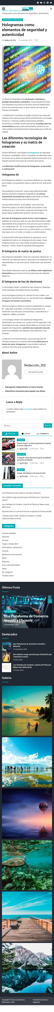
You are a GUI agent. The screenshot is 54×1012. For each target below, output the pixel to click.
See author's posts (35, 372)
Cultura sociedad (9, 533)
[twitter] (51, 3)
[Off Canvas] (3, 9)
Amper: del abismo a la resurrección (31, 473)
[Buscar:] (22, 426)
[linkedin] (48, 3)
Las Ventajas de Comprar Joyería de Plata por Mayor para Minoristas (32, 666)
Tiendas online (8, 576)
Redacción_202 (10, 40)
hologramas (34, 153)
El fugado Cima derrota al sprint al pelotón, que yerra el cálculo (34, 459)
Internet (21, 440)
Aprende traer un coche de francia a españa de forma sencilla (26, 511)
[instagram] (44, 3)
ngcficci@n (23, 449)
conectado (28, 409)
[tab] (10, 434)
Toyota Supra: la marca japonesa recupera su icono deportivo (34, 444)
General (21, 470)
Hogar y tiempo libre (10, 544)
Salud (4, 569)
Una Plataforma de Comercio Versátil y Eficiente (21, 493)
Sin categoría (7, 572)
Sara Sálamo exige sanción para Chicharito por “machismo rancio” (32, 655)
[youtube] (41, 3)
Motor (4, 558)
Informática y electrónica (12, 20)
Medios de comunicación (12, 554)
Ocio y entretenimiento (11, 565)
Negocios (6, 561)
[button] (50, 601)
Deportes (21, 454)
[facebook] (38, 3)
